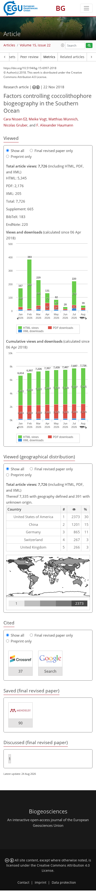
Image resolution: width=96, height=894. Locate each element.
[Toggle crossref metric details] (20, 658)
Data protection (64, 882)
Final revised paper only (53, 150)
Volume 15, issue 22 (35, 45)
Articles (9, 45)
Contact (23, 882)
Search (50, 671)
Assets (10, 57)
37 (20, 671)
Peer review (29, 57)
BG (60, 8)
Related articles (72, 57)
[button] (62, 45)
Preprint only (21, 156)
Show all (17, 150)
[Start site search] (89, 45)
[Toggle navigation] (86, 8)
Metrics (49, 57)
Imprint (40, 882)
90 (20, 723)
